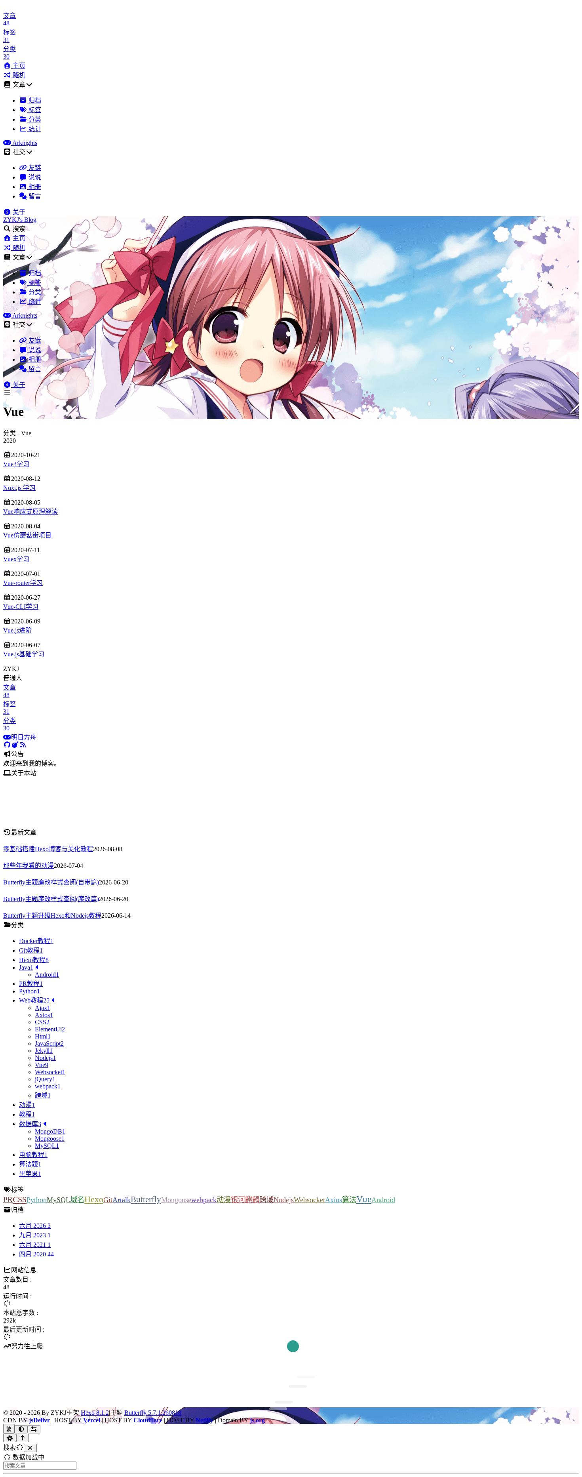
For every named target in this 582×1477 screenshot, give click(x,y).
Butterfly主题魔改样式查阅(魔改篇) (51, 899)
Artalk (121, 1200)
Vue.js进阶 (17, 630)
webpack (204, 1200)
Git (107, 1200)
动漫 (224, 1200)
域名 (77, 1200)
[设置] (9, 1438)
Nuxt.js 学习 (19, 487)
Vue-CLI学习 (20, 606)
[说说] (15, 744)
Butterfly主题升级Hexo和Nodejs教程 (52, 915)
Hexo (93, 1199)
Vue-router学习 (23, 582)
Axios (333, 1200)
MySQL (58, 1200)
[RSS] (23, 744)
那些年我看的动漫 (28, 865)
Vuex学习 (16, 559)
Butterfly (146, 1199)
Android (383, 1200)
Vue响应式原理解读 (30, 511)
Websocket (309, 1200)
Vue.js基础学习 (23, 654)
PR (8, 1199)
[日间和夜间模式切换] (21, 1429)
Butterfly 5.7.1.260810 (152, 1412)
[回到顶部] (22, 1438)
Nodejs (284, 1200)
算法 (349, 1200)
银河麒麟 (245, 1200)
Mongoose (176, 1200)
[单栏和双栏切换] (34, 1429)
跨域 (266, 1200)
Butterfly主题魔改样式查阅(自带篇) (51, 882)
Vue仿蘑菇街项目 (27, 535)
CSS (20, 1199)
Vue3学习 (16, 464)
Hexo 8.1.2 (95, 1412)
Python (37, 1200)
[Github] (7, 744)
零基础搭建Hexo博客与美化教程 (48, 849)
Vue (363, 1199)
